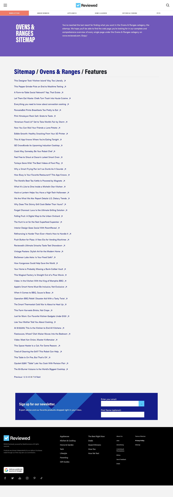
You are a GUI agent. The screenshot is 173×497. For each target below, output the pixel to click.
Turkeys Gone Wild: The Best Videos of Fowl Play (37, 162)
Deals (90, 440)
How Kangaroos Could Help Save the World (34, 263)
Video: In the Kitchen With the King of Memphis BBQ (38, 280)
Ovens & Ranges (60, 71)
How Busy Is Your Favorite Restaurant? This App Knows (40, 174)
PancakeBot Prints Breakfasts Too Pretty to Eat (36, 109)
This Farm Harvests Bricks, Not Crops (31, 310)
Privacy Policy (139, 440)
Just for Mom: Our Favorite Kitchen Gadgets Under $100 (40, 316)
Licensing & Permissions (120, 450)
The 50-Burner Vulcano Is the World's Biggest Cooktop (39, 369)
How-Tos (92, 449)
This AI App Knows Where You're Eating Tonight (36, 139)
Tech (62, 449)
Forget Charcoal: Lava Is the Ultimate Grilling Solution (39, 210)
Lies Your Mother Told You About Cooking (33, 321)
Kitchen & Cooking (130, 13)
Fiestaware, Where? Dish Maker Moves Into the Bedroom (40, 333)
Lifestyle (63, 453)
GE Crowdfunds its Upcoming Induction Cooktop (37, 145)
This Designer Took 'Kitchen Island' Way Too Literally (38, 80)
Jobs (118, 440)
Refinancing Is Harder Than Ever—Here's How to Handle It (41, 233)
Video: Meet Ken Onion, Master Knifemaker (34, 339)
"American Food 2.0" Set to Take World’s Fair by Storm (39, 121)
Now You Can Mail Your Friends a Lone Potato (35, 127)
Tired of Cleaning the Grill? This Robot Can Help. (36, 351)
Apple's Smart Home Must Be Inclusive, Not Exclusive (39, 286)
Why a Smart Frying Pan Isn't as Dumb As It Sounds (38, 168)
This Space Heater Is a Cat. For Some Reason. (35, 345)
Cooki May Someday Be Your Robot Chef (33, 151)
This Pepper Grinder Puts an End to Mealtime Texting (38, 86)
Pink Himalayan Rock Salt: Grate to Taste (33, 115)
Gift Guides (64, 461)
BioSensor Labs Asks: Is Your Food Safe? (33, 257)
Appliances (72, 13)
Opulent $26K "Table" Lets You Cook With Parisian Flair (39, 363)
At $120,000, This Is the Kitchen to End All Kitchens (37, 327)
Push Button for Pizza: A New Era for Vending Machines (40, 239)
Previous (18, 376)
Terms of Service (140, 436)
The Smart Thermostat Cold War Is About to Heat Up (39, 304)
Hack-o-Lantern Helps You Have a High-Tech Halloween (40, 192)
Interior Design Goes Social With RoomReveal (35, 227)
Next (38, 376)
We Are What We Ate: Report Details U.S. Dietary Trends (40, 198)
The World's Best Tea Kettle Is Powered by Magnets (38, 180)
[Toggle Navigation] (5, 5)
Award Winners (43, 13)
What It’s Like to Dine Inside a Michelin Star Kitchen (38, 186)
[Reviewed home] (86, 5)
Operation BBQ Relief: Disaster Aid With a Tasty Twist (39, 298)
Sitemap (24, 71)
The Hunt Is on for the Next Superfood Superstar (36, 221)
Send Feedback (121, 459)
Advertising (120, 445)
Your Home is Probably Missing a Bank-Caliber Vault (38, 268)
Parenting (64, 457)
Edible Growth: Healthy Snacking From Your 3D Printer (39, 133)
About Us (120, 436)
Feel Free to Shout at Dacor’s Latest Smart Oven (37, 157)
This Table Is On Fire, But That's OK (30, 357)
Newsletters (14, 13)
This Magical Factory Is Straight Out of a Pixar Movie (39, 274)
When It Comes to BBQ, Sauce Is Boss (32, 292)
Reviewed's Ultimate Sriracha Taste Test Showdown (38, 245)
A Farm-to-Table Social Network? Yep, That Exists (37, 92)
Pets (158, 13)
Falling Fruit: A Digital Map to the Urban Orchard (37, 215)
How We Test (93, 453)
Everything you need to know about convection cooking (40, 104)
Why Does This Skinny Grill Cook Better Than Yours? (38, 204)
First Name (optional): (111, 410)
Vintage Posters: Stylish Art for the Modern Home (37, 251)
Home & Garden (101, 13)
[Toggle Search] (167, 5)
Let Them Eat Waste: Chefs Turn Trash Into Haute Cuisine (41, 98)
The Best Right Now (96, 436)
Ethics (118, 455)
